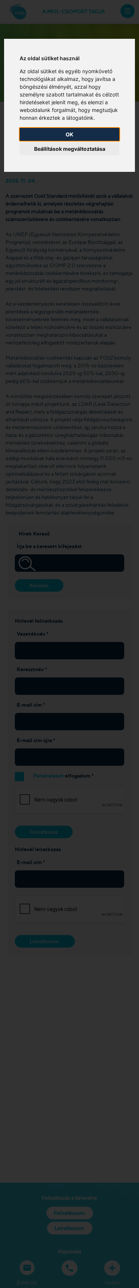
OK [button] (69, 134)
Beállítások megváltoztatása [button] (69, 149)
